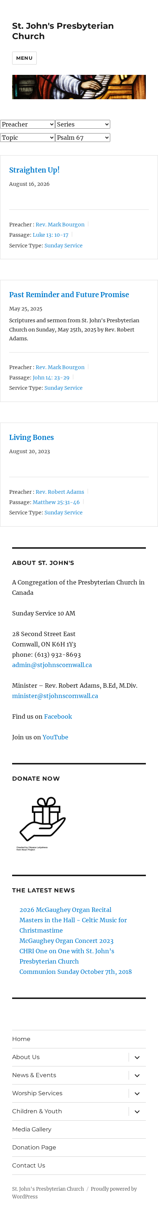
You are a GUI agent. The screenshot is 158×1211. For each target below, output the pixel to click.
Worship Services (37, 1093)
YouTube (55, 737)
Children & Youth (37, 1111)
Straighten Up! (34, 170)
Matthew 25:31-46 (56, 502)
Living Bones (31, 437)
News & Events (34, 1075)
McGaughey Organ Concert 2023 (66, 940)
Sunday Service (63, 245)
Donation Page (34, 1147)
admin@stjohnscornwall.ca (52, 665)
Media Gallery (31, 1129)
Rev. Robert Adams (60, 491)
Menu (24, 58)
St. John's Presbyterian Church (48, 1189)
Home (21, 1038)
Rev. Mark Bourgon (60, 224)
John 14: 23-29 (51, 377)
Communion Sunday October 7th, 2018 (75, 971)
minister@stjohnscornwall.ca (55, 696)
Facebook (58, 716)
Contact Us (28, 1165)
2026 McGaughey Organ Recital (65, 909)
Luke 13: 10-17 (50, 235)
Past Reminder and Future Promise (69, 295)
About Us (26, 1057)
